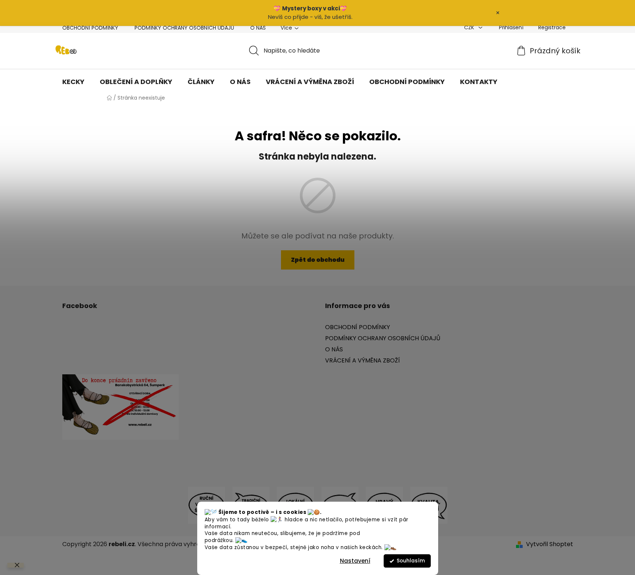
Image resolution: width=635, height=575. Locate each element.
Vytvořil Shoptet (549, 544)
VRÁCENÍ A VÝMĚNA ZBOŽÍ (362, 360)
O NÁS (258, 27)
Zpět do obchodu (317, 259)
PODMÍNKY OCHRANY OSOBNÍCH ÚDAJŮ (184, 27)
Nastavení (355, 561)
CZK (470, 27)
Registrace (552, 27)
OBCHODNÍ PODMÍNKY (90, 27)
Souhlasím (411, 560)
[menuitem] (73, 81)
